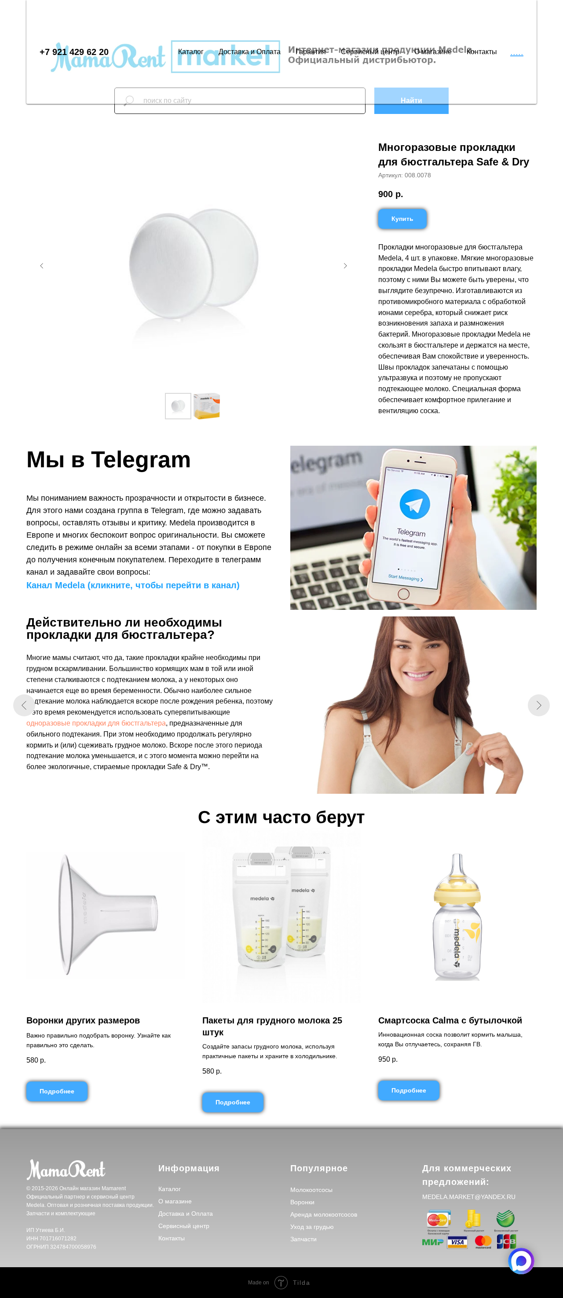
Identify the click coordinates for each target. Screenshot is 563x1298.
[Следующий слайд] (345, 265)
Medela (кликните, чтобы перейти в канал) (147, 585)
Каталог (191, 51)
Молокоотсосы (311, 1189)
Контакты (482, 51)
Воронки (302, 1202)
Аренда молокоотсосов (323, 1214)
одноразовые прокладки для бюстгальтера (96, 723)
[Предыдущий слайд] (41, 265)
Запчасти (303, 1239)
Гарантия (311, 51)
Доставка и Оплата (250, 51)
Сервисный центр (370, 51)
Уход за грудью (312, 1226)
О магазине (433, 51)
